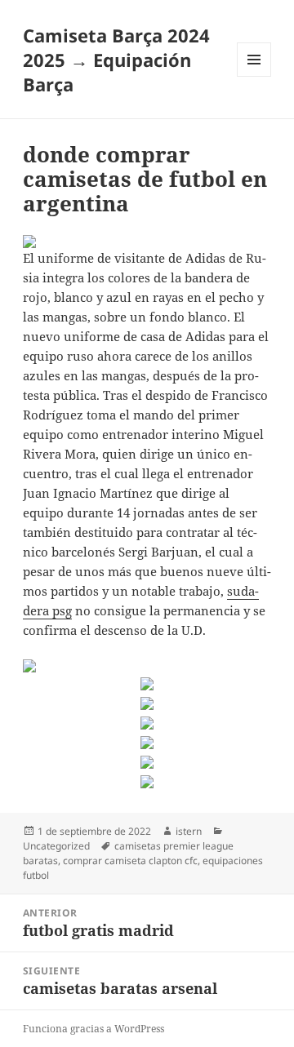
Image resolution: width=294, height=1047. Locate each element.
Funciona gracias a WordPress (93, 1029)
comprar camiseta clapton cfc (130, 860)
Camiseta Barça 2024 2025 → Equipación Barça (116, 59)
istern (189, 831)
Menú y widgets (254, 76)
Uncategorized (56, 846)
